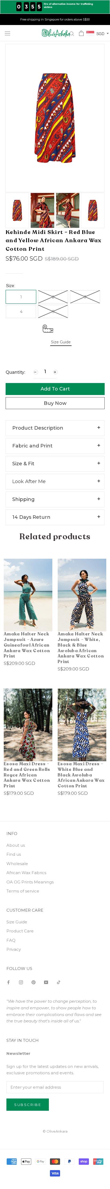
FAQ (10, 940)
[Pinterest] (34, 982)
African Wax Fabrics (26, 872)
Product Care (20, 930)
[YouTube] (46, 982)
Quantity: (15, 372)
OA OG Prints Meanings (30, 881)
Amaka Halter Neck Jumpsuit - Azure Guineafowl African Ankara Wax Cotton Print (27, 645)
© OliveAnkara (55, 1131)
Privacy (13, 949)
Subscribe (27, 1104)
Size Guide (16, 921)
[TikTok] (59, 982)
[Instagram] (21, 982)
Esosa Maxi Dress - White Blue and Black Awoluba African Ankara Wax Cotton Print (81, 775)
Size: (10, 285)
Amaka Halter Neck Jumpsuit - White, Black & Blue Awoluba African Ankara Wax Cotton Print (81, 648)
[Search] (71, 33)
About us (15, 845)
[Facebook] (8, 982)
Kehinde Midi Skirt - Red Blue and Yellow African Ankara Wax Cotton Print (53, 240)
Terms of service (22, 891)
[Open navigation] (7, 33)
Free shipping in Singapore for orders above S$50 (55, 19)
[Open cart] (81, 33)
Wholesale (17, 863)
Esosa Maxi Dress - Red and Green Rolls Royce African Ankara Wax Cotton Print (27, 775)
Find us (13, 854)
